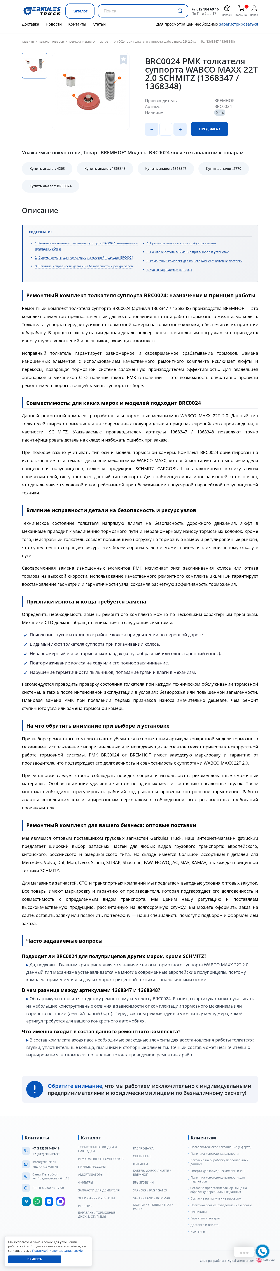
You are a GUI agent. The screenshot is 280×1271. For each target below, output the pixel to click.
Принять (34, 1259)
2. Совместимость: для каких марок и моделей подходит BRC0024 (84, 257)
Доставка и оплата (205, 1225)
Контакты (77, 24)
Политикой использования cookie (57, 1250)
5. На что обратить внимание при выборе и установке (188, 252)
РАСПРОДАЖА (143, 1148)
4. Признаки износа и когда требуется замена (181, 243)
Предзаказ (209, 129)
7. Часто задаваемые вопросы (169, 270)
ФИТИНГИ (140, 1164)
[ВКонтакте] (49, 1201)
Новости (54, 24)
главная (28, 41)
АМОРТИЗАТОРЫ (90, 1175)
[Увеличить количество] (180, 129)
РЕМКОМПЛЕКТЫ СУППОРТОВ (88, 41)
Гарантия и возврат (205, 1218)
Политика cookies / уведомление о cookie (221, 1205)
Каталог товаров (51, 41)
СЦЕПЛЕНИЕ (142, 1156)
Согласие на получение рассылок (216, 1198)
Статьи (99, 24)
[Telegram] (26, 1201)
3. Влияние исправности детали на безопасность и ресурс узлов (84, 266)
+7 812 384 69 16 (205, 9)
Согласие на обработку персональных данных (219, 1162)
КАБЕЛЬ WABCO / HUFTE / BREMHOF (152, 1173)
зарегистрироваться (238, 24)
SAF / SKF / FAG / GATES (150, 1190)
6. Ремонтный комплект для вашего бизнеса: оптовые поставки (195, 261)
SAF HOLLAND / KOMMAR (151, 1198)
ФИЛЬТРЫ (85, 1182)
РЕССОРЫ (85, 1206)
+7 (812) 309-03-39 (46, 1154)
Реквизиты (199, 1212)
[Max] (60, 1201)
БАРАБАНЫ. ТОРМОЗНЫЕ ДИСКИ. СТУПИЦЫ (97, 1215)
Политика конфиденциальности (215, 1154)
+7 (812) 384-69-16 (46, 1148)
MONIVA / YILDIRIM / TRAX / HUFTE (153, 1207)
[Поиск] (180, 11)
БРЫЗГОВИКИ (143, 1182)
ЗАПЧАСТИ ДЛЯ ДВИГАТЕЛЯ (99, 1190)
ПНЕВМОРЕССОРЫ (92, 1167)
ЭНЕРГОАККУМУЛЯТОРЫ (96, 1198)
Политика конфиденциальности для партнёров (218, 1179)
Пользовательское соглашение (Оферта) (221, 1147)
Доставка (30, 24)
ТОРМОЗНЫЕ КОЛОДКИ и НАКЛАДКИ (97, 1149)
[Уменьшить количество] (151, 129)
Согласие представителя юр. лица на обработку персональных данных (218, 1190)
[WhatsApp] (37, 1201)
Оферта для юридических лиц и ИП (218, 1171)
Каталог (80, 11)
